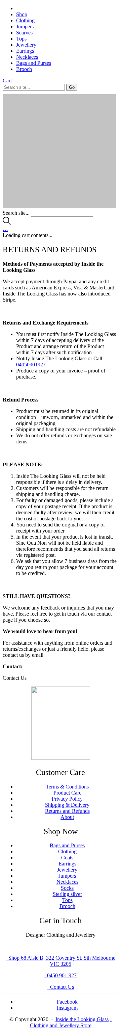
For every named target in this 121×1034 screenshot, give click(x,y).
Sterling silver (67, 894)
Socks (67, 888)
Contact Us (62, 987)
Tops (21, 39)
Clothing (25, 20)
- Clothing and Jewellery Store (71, 1022)
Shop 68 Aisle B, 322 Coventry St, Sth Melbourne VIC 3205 (61, 961)
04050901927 (31, 364)
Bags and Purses (33, 63)
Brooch (24, 69)
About (67, 817)
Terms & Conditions (67, 787)
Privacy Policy (67, 799)
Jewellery (26, 45)
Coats (67, 857)
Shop (21, 14)
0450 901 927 (62, 975)
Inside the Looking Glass (82, 1019)
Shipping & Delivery (67, 805)
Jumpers (25, 26)
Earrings (25, 51)
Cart (10, 80)
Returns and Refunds (67, 811)
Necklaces (27, 57)
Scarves (24, 32)
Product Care (67, 793)
